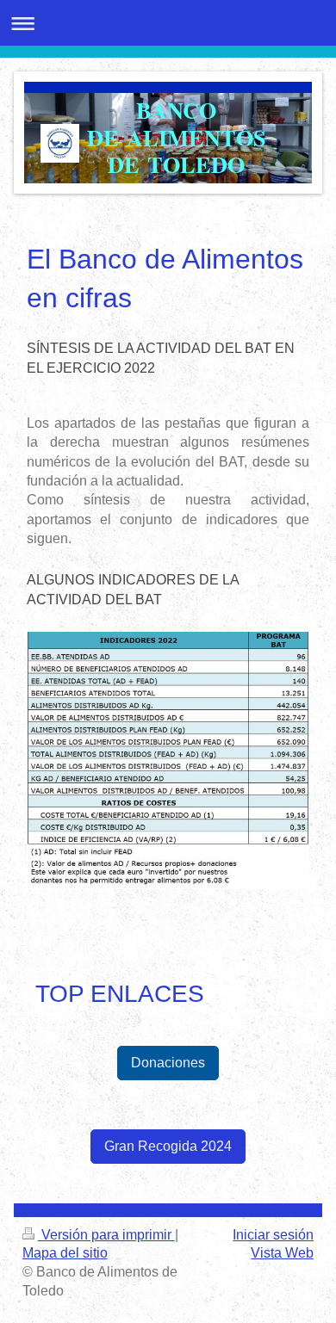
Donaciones (168, 1062)
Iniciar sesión (273, 1234)
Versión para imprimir (106, 1234)
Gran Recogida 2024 (168, 1146)
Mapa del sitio (65, 1253)
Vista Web (282, 1253)
